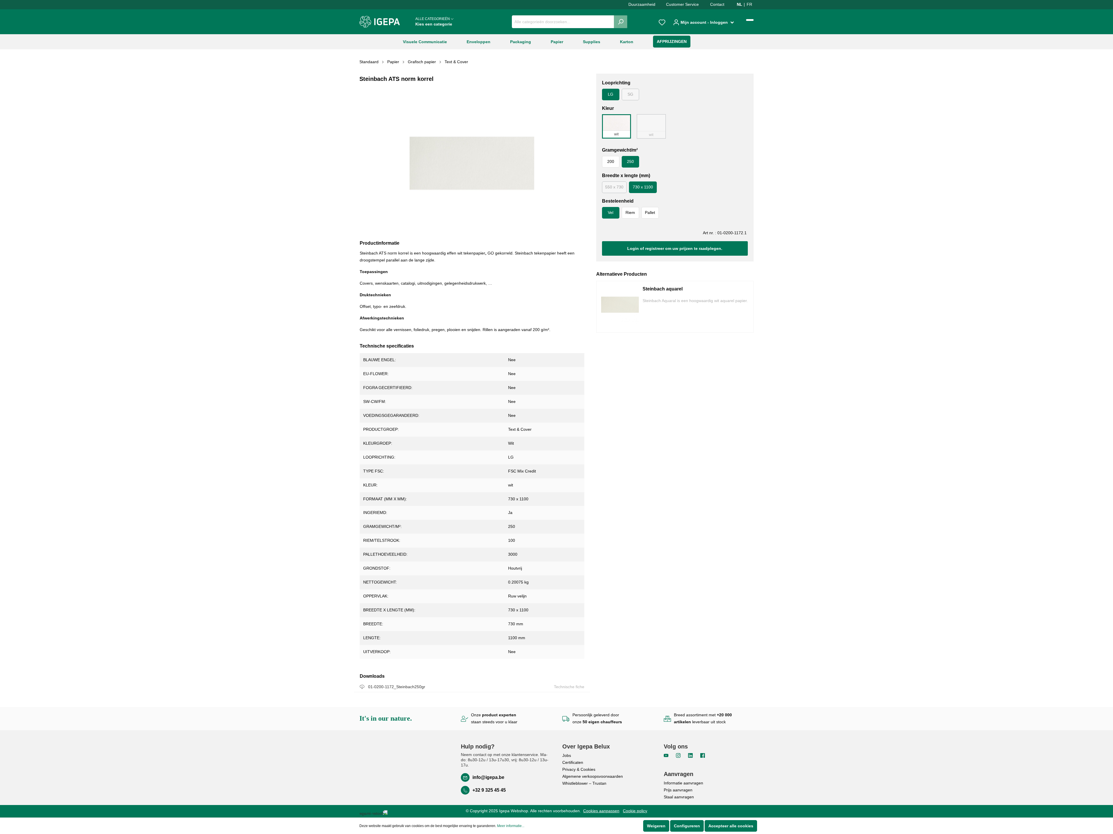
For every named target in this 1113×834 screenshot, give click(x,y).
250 (630, 161)
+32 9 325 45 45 (489, 790)
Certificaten (572, 762)
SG (630, 94)
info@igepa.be (488, 777)
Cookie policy (635, 810)
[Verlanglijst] (662, 22)
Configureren (687, 826)
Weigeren (656, 826)
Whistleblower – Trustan (584, 783)
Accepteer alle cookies (730, 826)
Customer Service (682, 4)
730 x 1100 (643, 187)
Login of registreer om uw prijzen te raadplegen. (674, 248)
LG (610, 94)
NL (739, 4)
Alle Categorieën (433, 21)
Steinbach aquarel (663, 288)
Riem (630, 212)
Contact (717, 4)
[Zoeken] (621, 21)
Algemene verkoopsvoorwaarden (592, 776)
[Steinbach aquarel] (620, 307)
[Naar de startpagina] (379, 22)
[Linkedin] (691, 755)
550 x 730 (614, 187)
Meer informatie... (510, 826)
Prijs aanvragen (678, 790)
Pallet (650, 212)
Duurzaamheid (641, 4)
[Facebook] (702, 755)
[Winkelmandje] (750, 20)
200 (610, 161)
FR (749, 4)
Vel (610, 212)
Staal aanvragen (679, 797)
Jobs (566, 755)
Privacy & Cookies (578, 769)
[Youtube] (667, 755)
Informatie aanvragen (683, 783)
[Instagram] (679, 755)
